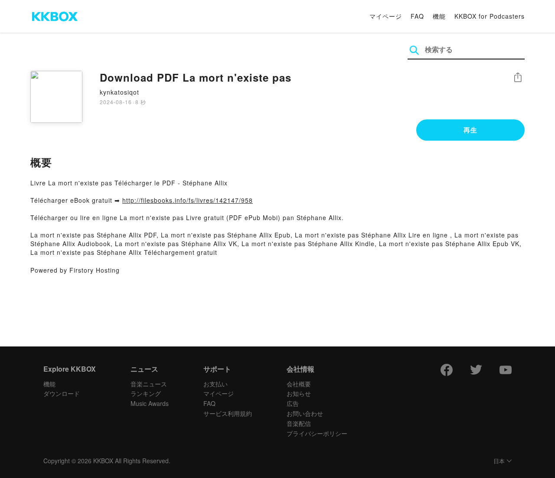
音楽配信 (299, 423)
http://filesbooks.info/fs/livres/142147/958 (187, 200)
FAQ (417, 16)
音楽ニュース (149, 383)
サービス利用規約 (227, 413)
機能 (439, 16)
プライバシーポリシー (317, 433)
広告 (293, 403)
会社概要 (299, 383)
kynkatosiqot (119, 92)
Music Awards (150, 403)
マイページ (385, 16)
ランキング (146, 393)
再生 (470, 130)
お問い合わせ (305, 413)
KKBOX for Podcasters (489, 16)
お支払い (215, 383)
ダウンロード (61, 393)
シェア (518, 77)
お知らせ (299, 393)
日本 (499, 461)
